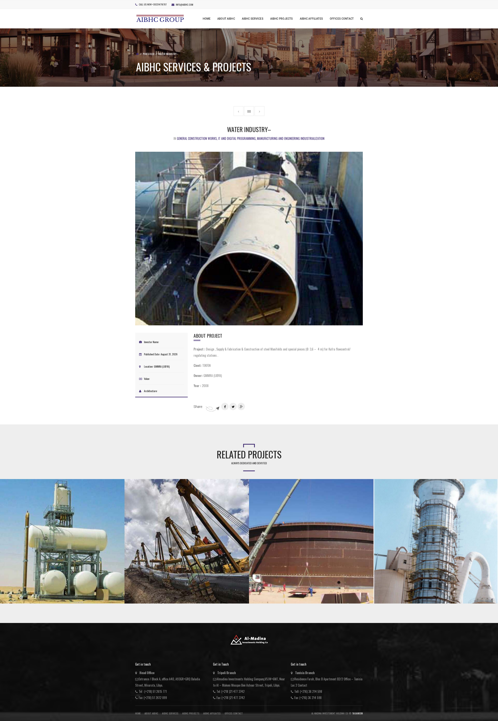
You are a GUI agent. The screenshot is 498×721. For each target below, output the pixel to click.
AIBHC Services (170, 713)
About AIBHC (151, 713)
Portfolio (148, 54)
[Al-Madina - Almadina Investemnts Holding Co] (160, 18)
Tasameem (357, 713)
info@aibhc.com (184, 4)
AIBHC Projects (190, 713)
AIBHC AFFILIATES (212, 713)
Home (138, 713)
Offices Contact (234, 713)
